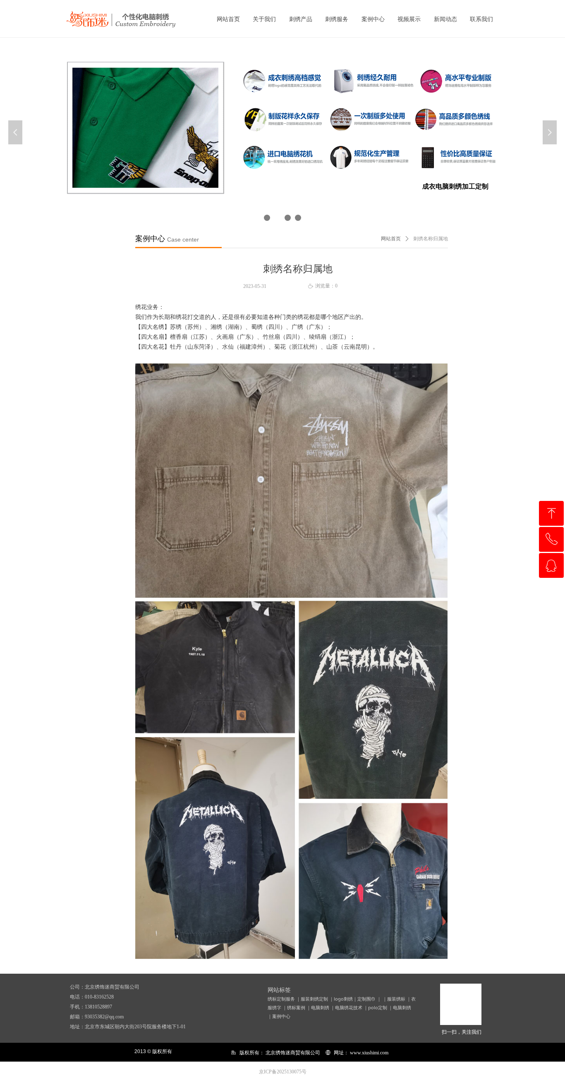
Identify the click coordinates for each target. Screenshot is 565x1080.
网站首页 (391, 239)
